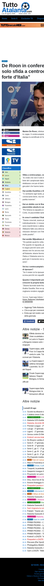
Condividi (30, 321)
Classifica (6, 168)
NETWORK (35, 565)
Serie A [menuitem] (14, 18)
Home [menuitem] (4, 18)
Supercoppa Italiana (35, 297)
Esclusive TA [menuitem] (27, 18)
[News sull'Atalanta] (17, 7)
